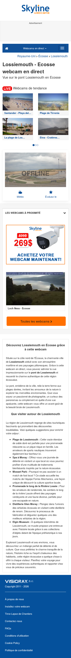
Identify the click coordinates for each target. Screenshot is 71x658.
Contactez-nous (13, 621)
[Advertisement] (35, 32)
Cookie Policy (12, 643)
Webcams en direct (34, 48)
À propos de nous (14, 599)
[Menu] (62, 48)
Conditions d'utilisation (17, 635)
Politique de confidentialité (19, 650)
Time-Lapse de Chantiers (18, 613)
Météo (20, 196)
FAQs (8, 628)
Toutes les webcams (35, 321)
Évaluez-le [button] (50, 196)
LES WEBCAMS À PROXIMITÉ (22, 213)
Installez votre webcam (17, 606)
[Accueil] (7, 48)
